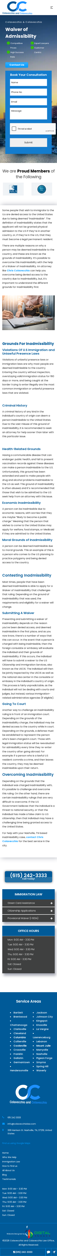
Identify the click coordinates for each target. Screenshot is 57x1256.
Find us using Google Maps (16, 1143)
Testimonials (9, 1179)
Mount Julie (43, 1045)
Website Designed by (16, 1234)
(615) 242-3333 (24, 1252)
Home (5, 1152)
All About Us (8, 1170)
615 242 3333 (14, 1117)
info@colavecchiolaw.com (22, 1123)
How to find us (9, 1166)
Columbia (20, 1037)
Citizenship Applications (22, 910)
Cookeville (20, 1045)
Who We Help (9, 1157)
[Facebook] (27, 1227)
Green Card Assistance (21, 903)
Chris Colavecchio (18, 270)
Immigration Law (11, 1161)
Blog (4, 1174)
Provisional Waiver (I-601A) (23, 918)
